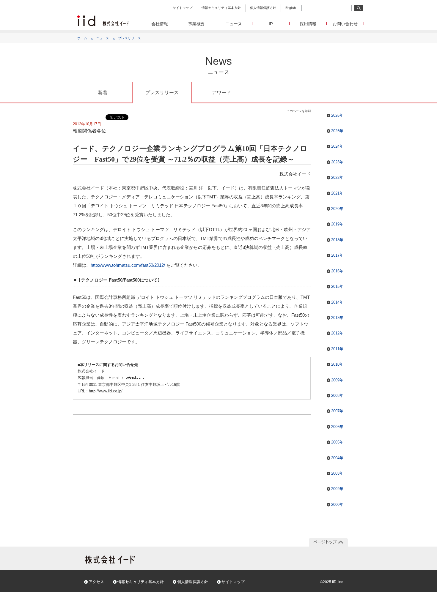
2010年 (337, 364)
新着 (102, 92)
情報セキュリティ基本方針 (221, 8)
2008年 (337, 395)
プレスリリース (129, 38)
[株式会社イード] (103, 18)
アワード (221, 92)
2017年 (337, 255)
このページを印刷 (299, 111)
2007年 (337, 411)
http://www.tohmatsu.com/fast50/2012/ (128, 265)
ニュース (233, 23)
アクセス (96, 582)
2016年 (337, 271)
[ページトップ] (328, 542)
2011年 (337, 349)
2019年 (337, 224)
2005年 (337, 442)
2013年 (337, 317)
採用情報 (308, 23)
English (290, 8)
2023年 (337, 162)
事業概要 (196, 23)
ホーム (82, 38)
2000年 (337, 504)
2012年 (337, 333)
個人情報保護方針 (263, 8)
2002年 (337, 489)
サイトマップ (182, 8)
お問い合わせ (345, 23)
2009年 (337, 380)
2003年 (337, 473)
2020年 (337, 208)
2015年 (337, 286)
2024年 (337, 146)
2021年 (337, 193)
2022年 (337, 177)
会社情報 (159, 23)
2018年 (337, 240)
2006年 (337, 426)
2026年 (337, 115)
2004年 (337, 458)
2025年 (337, 131)
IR (271, 23)
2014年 (337, 302)
